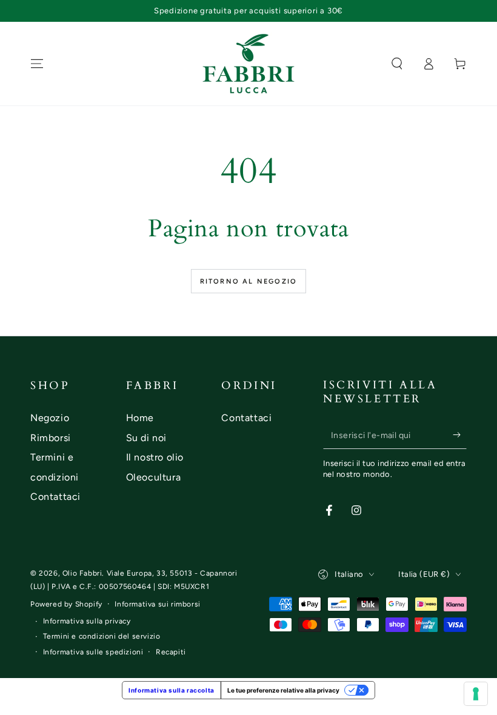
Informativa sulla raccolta (171, 690)
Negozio (49, 418)
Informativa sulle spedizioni (93, 652)
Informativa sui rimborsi (157, 604)
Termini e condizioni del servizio (102, 636)
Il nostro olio (155, 457)
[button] (397, 63)
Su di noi (146, 438)
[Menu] (37, 63)
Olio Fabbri (82, 573)
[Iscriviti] (460, 435)
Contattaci (55, 496)
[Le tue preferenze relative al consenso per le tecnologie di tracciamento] (475, 693)
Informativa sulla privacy (87, 621)
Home (140, 418)
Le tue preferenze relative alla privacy (283, 690)
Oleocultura (153, 477)
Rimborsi (50, 438)
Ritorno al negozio (249, 281)
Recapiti (171, 652)
